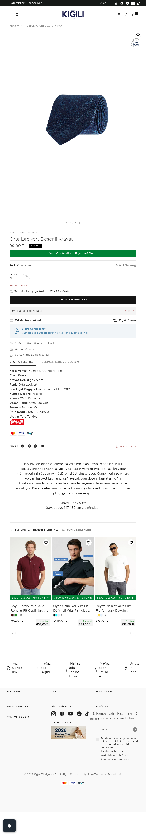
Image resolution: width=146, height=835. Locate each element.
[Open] (9, 825)
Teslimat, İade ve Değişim (59, 362)
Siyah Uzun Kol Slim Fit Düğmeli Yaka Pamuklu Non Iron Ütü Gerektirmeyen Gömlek (70, 609)
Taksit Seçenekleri (28, 320)
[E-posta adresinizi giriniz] (135, 729)
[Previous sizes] (20, 595)
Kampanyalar (36, 3)
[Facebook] (122, 3)
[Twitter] (127, 3)
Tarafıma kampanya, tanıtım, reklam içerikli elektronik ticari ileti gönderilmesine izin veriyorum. (119, 743)
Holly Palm (87, 774)
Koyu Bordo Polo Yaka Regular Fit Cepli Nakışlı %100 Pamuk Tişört (28, 609)
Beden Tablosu (19, 286)
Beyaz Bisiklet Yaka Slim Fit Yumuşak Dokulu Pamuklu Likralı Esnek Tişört (114, 609)
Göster (129, 311)
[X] (30, 446)
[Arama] (17, 15)
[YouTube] (133, 3)
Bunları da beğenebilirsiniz (36, 530)
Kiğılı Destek (128, 446)
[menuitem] (18, 3)
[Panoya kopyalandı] (43, 446)
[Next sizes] (42, 595)
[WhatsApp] (36, 446)
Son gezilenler (79, 530)
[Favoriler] (126, 15)
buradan (106, 759)
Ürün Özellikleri (23, 362)
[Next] (79, 223)
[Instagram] (116, 3)
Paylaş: (14, 446)
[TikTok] (139, 3)
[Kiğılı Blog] (94, 714)
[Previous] (13, 633)
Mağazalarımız (18, 3)
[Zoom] (73, 124)
